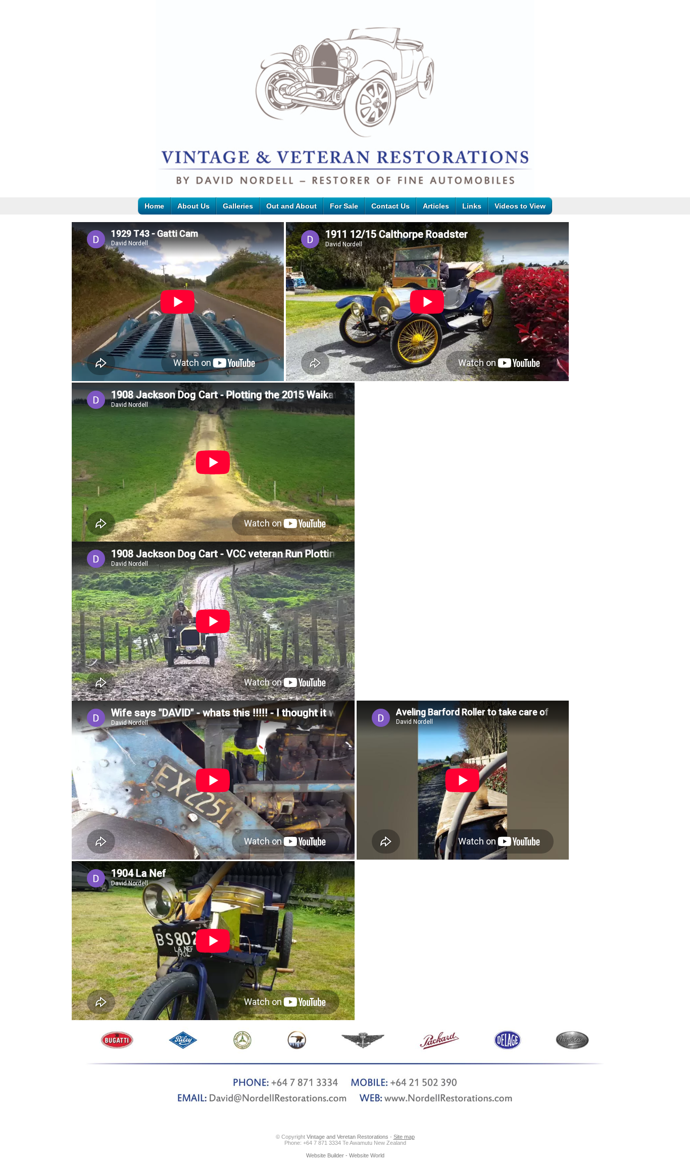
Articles (436, 206)
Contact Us (390, 206)
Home (154, 206)
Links (471, 206)
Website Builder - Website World (345, 1155)
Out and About (291, 206)
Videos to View (520, 206)
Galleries (238, 206)
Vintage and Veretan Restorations (347, 1137)
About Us (193, 206)
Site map (404, 1137)
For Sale (344, 206)
